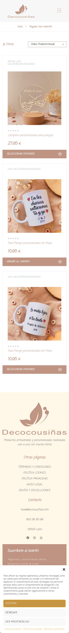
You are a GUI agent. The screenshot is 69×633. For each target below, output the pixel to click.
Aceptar (10, 603)
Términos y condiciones (54, 628)
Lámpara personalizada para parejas (30, 135)
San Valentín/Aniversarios (21, 63)
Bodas (11, 61)
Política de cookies (13, 628)
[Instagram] (34, 537)
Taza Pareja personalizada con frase (30, 243)
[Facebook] (27, 537)
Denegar (11, 612)
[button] (64, 569)
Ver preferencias (17, 622)
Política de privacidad (32, 628)
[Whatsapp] (41, 537)
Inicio (19, 26)
